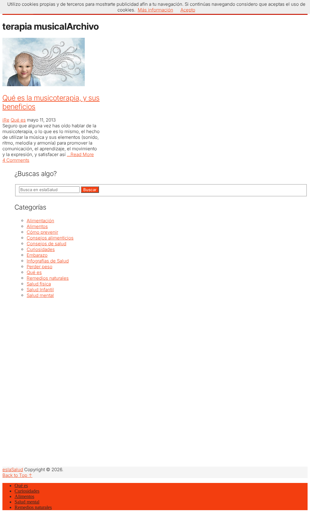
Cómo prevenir (42, 232)
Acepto (187, 10)
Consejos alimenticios (50, 238)
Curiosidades (41, 249)
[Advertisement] (161, 340)
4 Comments (15, 160)
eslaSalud (12, 469)
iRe (5, 120)
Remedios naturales (48, 278)
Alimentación (40, 220)
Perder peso (39, 266)
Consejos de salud (46, 243)
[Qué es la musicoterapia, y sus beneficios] (51, 62)
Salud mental (40, 295)
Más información (155, 10)
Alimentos (37, 226)
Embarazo (37, 255)
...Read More (80, 154)
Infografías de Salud (48, 261)
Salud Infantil (40, 289)
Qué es (18, 120)
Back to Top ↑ (17, 475)
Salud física (39, 284)
